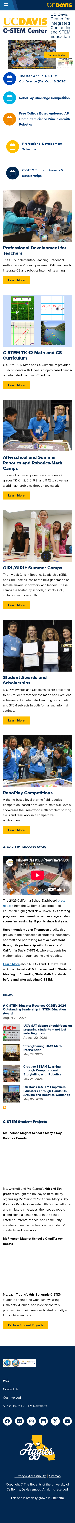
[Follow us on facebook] (7, 1421)
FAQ (6, 1380)
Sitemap (55, 1476)
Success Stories (56, 55)
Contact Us (10, 1389)
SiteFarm (57, 1498)
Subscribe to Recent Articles (4, 1107)
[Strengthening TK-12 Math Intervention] (11, 1052)
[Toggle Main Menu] (6, 5)
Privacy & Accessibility (30, 1476)
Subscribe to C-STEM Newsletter (25, 1406)
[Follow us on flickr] (19, 1421)
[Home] (25, 25)
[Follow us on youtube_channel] (67, 1421)
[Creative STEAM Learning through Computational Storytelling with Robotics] (11, 1073)
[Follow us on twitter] (55, 1421)
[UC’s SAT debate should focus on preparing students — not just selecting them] (11, 1032)
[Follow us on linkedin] (43, 1421)
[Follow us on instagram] (31, 1421)
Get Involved (12, 1397)
